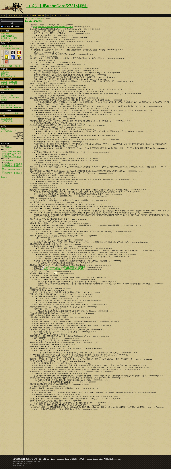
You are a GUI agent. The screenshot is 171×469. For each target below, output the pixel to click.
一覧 (26, 15)
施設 (12, 95)
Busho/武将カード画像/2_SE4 (12, 167)
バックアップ (56, 15)
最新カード (13, 46)
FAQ (10, 40)
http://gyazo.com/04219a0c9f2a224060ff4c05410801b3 (65, 267)
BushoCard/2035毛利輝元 (11, 151)
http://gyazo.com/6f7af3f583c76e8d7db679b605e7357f (53, 27)
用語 (15, 38)
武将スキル (5, 72)
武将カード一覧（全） (12, 49)
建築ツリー (5, 95)
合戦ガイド (13, 105)
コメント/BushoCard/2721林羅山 (57, 6)
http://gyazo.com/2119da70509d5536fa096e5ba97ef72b (63, 269)
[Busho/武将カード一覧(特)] (19, 54)
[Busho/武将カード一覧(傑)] (19, 59)
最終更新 (41, 15)
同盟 (5, 38)
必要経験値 (13, 82)
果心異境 (4, 100)
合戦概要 (4, 105)
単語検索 (33, 15)
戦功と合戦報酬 (6, 108)
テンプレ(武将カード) (8, 131)
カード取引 (8, 66)
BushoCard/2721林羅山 (33, 21)
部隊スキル (5, 74)
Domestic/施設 (7, 160)
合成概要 (4, 84)
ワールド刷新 (13, 113)
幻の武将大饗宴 (6, 119)
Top (26, 18)
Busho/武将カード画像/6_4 (12, 164)
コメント (4, 129)
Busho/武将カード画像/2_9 (12, 173)
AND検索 (7, 27)
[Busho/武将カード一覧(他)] (7, 63)
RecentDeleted (7, 148)
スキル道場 (13, 84)
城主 (10, 38)
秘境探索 (15, 97)
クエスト (4, 113)
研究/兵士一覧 (6, 97)
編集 (15, 15)
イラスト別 (17, 66)
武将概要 (4, 46)
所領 (12, 90)
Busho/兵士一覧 (8, 155)
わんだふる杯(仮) (7, 121)
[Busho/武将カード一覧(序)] (13, 59)
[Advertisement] (47, 432)
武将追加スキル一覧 (8, 76)
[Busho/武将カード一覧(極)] (13, 54)
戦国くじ (4, 40)
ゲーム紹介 (5, 34)
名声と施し (18, 108)
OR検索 (17, 27)
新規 (10, 15)
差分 (48, 15)
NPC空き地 (5, 90)
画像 (2, 66)
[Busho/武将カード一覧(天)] (7, 54)
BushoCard (39, 18)
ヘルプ (66, 15)
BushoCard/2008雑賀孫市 (11, 157)
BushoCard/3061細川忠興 (11, 153)
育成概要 (4, 82)
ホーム (3, 15)
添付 (20, 15)
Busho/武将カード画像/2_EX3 (12, 170)
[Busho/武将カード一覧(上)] (7, 59)
